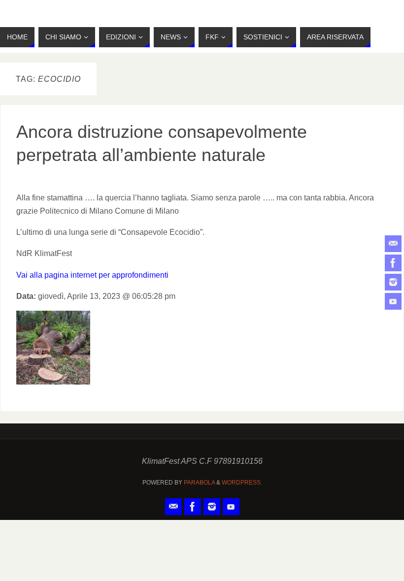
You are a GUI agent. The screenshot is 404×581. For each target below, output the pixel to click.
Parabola (199, 482)
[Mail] (393, 243)
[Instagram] (393, 282)
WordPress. (242, 482)
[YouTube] (393, 301)
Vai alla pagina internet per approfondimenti (92, 275)
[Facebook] (393, 263)
